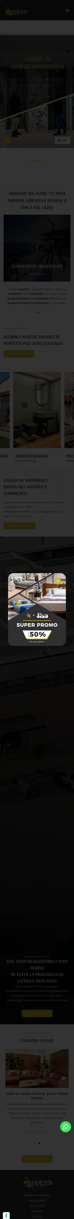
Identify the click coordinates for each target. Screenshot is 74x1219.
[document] (37, 609)
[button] (58, 581)
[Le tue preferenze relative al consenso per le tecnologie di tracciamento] (6, 1215)
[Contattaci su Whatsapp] (65, 1126)
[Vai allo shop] (37, 609)
